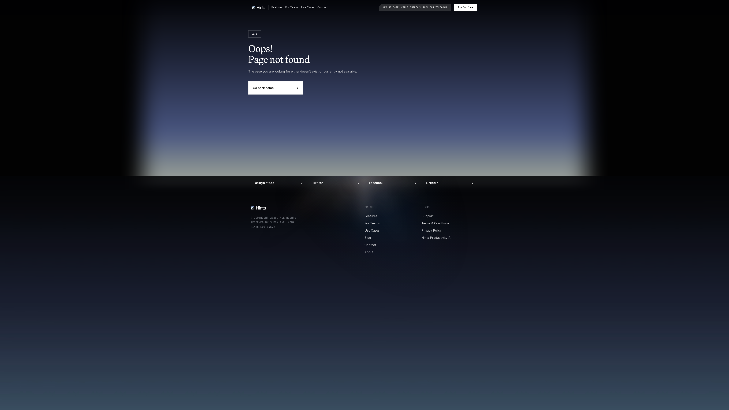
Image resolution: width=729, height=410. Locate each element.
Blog (367, 238)
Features (276, 7)
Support (427, 216)
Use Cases (307, 7)
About (368, 252)
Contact (322, 7)
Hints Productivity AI (436, 238)
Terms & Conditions (435, 223)
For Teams (291, 7)
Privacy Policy (431, 230)
